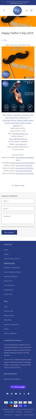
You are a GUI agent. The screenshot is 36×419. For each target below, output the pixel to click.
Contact (6, 329)
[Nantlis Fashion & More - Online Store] (18, 78)
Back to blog (19, 185)
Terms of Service (9, 285)
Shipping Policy (8, 290)
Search (6, 250)
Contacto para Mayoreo (11, 276)
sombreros (16, 125)
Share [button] (5, 40)
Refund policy (19, 411)
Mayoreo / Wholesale (10, 333)
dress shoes (26, 115)
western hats (23, 117)
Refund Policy (8, 281)
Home (5, 306)
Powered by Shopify (9, 411)
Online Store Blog (9, 263)
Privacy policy (27, 411)
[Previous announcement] (4, 2)
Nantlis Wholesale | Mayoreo (12, 379)
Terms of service (8, 414)
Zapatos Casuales (22, 120)
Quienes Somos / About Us (12, 258)
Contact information (28, 414)
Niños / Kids (7, 320)
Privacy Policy (8, 294)
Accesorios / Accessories (11, 324)
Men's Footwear (7, 115)
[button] (4, 10)
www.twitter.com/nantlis (24, 165)
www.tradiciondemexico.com (18, 139)
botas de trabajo (26, 123)
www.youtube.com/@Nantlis (24, 168)
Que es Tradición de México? (12, 272)
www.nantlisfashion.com (20, 133)
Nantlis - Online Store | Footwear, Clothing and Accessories (20, 409)
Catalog (6, 254)
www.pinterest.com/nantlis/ (25, 173)
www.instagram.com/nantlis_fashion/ (22, 163)
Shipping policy (18, 414)
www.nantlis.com (20, 144)
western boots (14, 117)
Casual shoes (17, 115)
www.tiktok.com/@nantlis (23, 171)
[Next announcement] (32, 2)
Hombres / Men (8, 311)
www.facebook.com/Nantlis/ (25, 157)
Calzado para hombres (9, 120)
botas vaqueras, (15, 123)
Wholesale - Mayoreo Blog (12, 267)
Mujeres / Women (9, 315)
